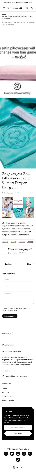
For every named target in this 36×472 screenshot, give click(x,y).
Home (4, 14)
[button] (27, 8)
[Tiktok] (18, 460)
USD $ (18, 467)
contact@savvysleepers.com (16, 376)
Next (29, 264)
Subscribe (18, 433)
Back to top (6, 333)
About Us (5, 392)
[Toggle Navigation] (4, 8)
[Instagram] (24, 454)
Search (4, 388)
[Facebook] (6, 454)
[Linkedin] (30, 454)
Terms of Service (8, 400)
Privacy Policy (7, 396)
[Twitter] (12, 454)
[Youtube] (18, 454)
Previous (8, 264)
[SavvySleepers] (15, 8)
